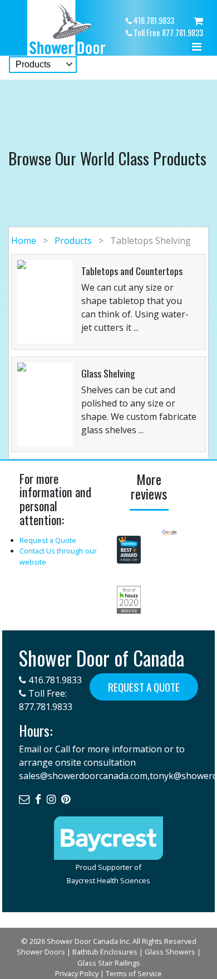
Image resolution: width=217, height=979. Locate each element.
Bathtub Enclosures (104, 952)
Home (24, 240)
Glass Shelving (108, 373)
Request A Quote (144, 687)
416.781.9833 (54, 680)
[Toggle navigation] (197, 49)
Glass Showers (170, 952)
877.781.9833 (45, 707)
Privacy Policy (76, 973)
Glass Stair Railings (108, 963)
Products (73, 240)
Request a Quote (47, 540)
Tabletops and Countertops (132, 270)
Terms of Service (134, 973)
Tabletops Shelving (149, 240)
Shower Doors (41, 952)
